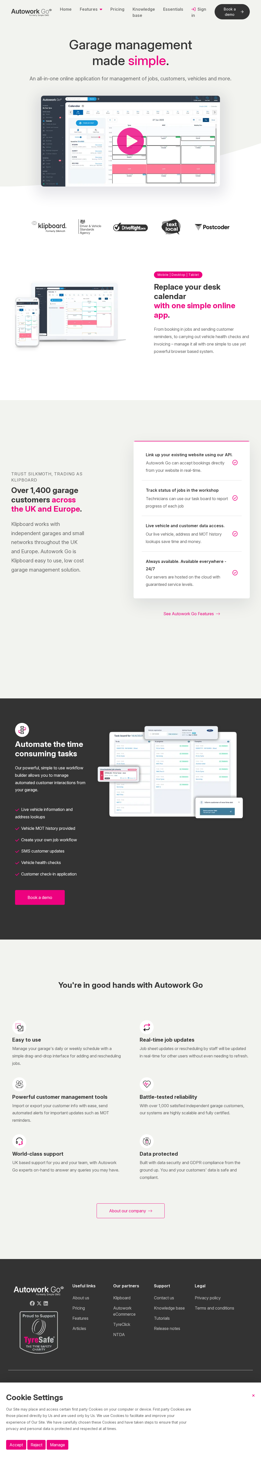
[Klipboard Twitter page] (39, 1303)
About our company (128, 1210)
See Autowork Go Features (189, 613)
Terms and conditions (214, 1308)
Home (66, 9)
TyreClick (121, 1324)
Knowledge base (144, 12)
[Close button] (253, 1399)
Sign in (198, 12)
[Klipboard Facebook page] (32, 1303)
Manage (57, 1444)
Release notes (167, 1328)
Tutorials (162, 1318)
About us (80, 1297)
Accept (16, 1444)
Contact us (164, 1297)
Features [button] (89, 9)
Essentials (173, 9)
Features (80, 1318)
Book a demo (230, 12)
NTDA (119, 1334)
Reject (36, 1444)
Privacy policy (208, 1297)
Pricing (117, 9)
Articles (79, 1328)
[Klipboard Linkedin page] (46, 1303)
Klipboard (121, 1297)
